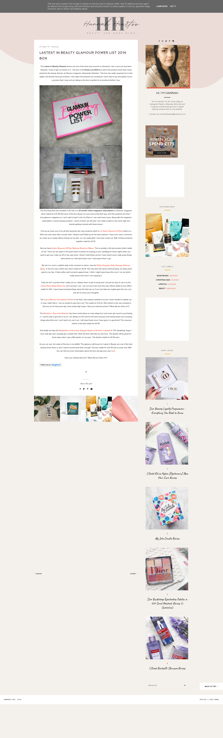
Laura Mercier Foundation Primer (58, 299)
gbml (216, 699)
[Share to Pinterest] (88, 389)
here (113, 351)
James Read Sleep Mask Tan (53, 286)
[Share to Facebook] (80, 389)
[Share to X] (84, 389)
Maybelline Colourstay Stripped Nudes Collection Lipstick (84, 330)
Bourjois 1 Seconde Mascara (56, 313)
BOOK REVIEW (167, 276)
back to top (210, 686)
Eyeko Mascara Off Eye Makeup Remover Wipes (72, 248)
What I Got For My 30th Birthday (167, 235)
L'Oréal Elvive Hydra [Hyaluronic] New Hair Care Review (167, 476)
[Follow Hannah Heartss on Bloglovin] (85, 365)
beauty (54, 46)
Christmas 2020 (167, 280)
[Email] (91, 389)
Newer (38, 574)
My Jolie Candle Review (167, 538)
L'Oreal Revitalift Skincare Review (167, 668)
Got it (173, 6)
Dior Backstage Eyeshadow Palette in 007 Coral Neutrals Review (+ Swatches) (167, 603)
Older (133, 574)
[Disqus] (86, 468)
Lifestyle (167, 284)
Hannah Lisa (9, 699)
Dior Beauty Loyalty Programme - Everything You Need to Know (167, 411)
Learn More (162, 6)
